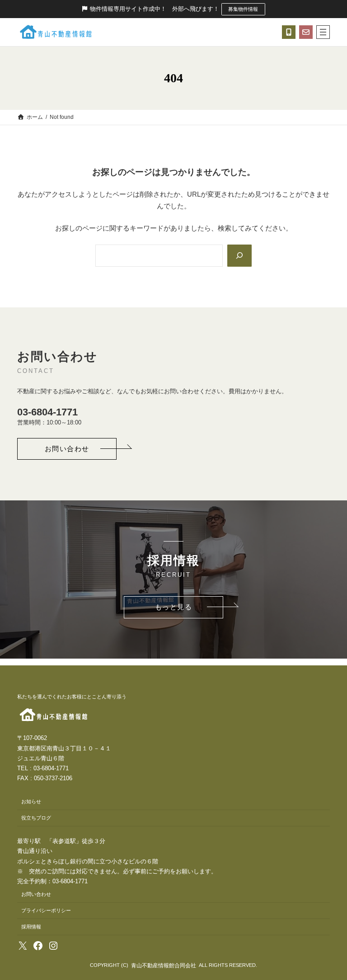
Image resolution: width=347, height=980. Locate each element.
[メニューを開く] (323, 32)
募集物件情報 (243, 9)
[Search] (239, 256)
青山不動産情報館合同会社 (163, 965)
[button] (67, 449)
